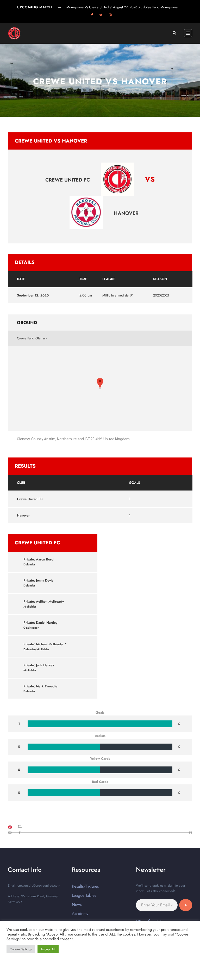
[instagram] (110, 14)
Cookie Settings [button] (21, 949)
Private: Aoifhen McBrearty (43, 601)
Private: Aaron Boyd (38, 559)
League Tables (84, 895)
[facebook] (92, 14)
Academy (80, 914)
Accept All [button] (48, 949)
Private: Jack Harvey (38, 665)
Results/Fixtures (85, 886)
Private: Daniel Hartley (40, 622)
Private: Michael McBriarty (43, 644)
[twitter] (100, 14)
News (77, 904)
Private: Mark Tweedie (40, 686)
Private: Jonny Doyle (38, 580)
